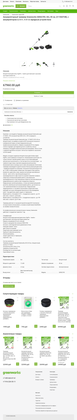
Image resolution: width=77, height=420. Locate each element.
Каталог (22, 6)
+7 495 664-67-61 (68, 1)
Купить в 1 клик (38, 96)
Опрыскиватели (54, 384)
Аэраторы (52, 390)
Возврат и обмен (39, 379)
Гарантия (37, 400)
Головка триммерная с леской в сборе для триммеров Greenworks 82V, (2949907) (46, 314)
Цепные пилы (32, 11)
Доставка (5, 1)
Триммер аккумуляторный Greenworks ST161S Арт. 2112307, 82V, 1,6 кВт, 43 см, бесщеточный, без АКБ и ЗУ (9, 356)
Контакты (25, 1)
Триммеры (23, 11)
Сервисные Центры (40, 403)
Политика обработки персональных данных (46, 410)
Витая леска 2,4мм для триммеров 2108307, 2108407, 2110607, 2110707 (26, 313)
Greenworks (6, 14)
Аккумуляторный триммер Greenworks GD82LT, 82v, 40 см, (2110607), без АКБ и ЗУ (45, 354)
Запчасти (43, 1)
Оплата (12, 1)
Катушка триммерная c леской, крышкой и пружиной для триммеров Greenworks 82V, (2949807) (9, 314)
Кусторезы (51, 11)
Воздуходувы (41, 11)
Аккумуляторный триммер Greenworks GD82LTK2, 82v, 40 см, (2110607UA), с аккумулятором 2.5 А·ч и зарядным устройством (64, 356)
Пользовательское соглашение (43, 408)
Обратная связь (34, 1)
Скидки (5, 11)
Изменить (20, 108)
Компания (18, 1)
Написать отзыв (8, 286)
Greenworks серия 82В (18, 14)
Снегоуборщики (54, 374)
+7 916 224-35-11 (9, 382)
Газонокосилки (13, 11)
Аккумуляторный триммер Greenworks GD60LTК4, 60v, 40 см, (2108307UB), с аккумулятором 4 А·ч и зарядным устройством (27, 356)
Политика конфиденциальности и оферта (45, 405)
